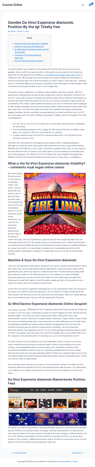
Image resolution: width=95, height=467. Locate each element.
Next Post (77, 453)
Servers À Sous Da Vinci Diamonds (29, 46)
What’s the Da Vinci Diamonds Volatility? (31, 43)
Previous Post (19, 453)
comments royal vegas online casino (60, 75)
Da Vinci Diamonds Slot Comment (29, 61)
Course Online (12, 5)
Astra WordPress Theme (67, 461)
